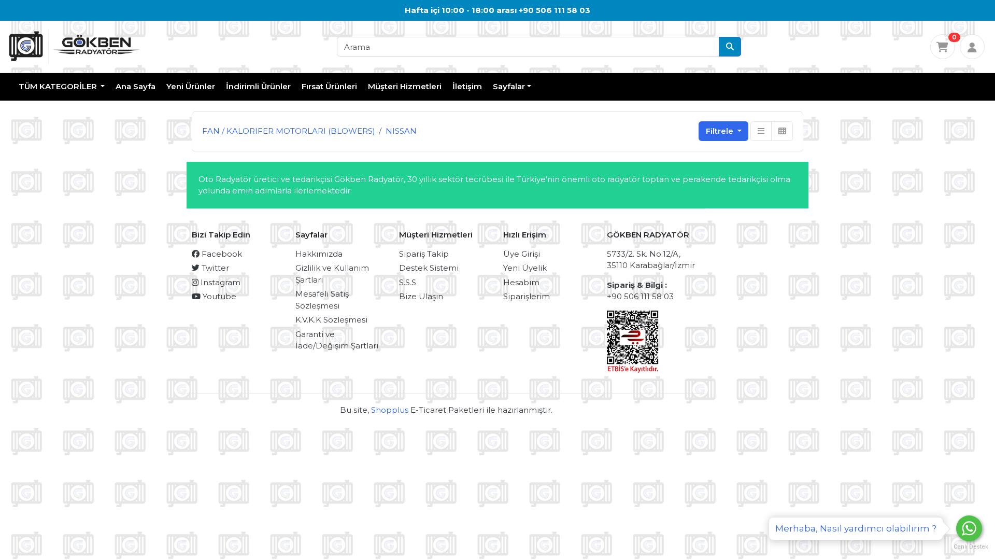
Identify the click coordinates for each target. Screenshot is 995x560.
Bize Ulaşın (421, 296)
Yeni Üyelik (525, 268)
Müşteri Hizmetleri (405, 86)
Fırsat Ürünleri (329, 86)
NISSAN (401, 131)
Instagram (219, 282)
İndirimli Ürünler (258, 86)
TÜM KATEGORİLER (59, 86)
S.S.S (407, 282)
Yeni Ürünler (190, 86)
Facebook (221, 254)
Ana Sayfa (135, 86)
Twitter (214, 268)
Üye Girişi (521, 254)
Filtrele (720, 131)
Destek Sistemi (429, 268)
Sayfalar (509, 86)
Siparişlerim (526, 296)
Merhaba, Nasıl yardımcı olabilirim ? (855, 528)
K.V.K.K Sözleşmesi (331, 320)
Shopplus (389, 410)
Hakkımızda (319, 254)
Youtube (218, 296)
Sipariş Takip (424, 254)
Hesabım (521, 282)
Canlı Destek (969, 547)
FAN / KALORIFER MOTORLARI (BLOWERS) (288, 131)
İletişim (467, 86)
